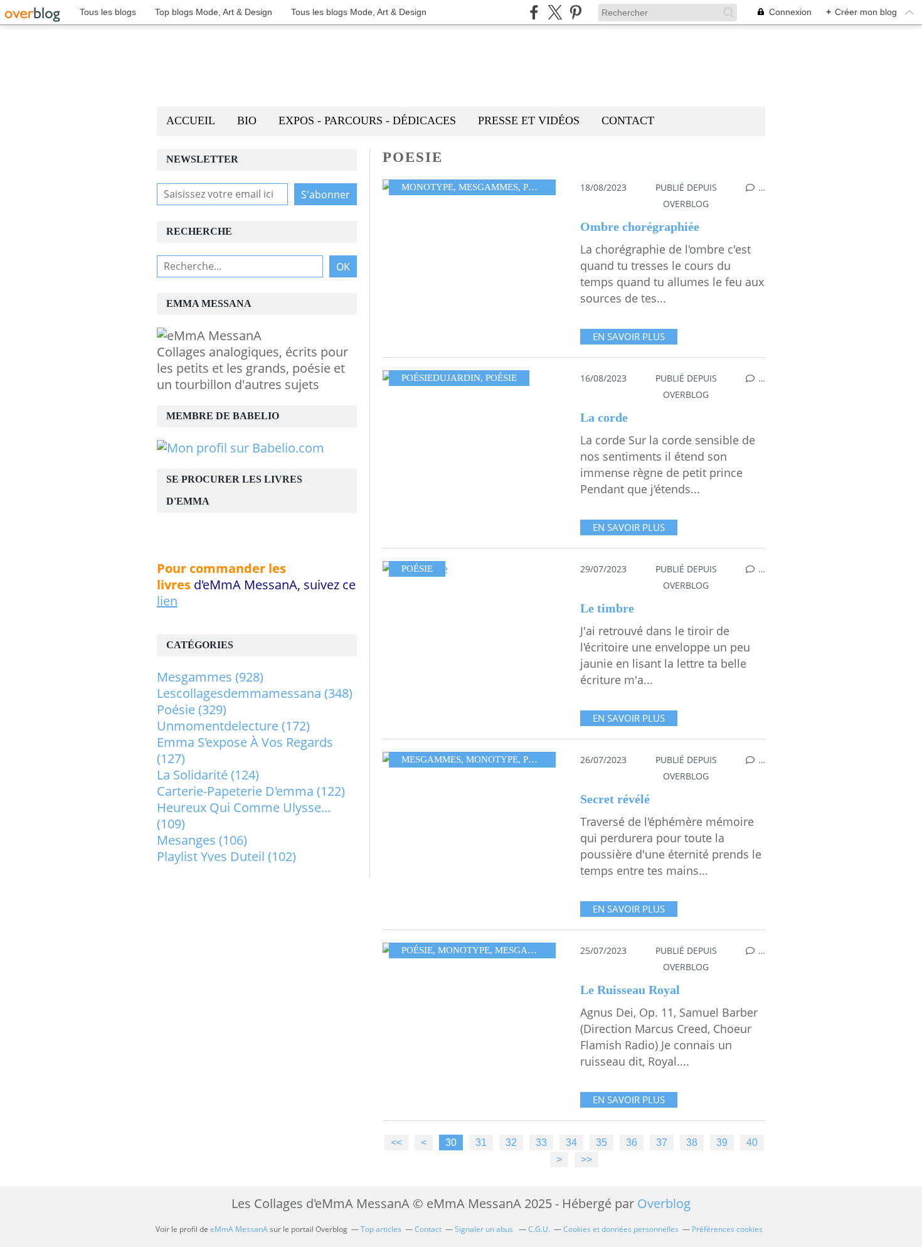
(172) (233, 725)
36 (631, 1142)
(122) (251, 791)
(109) (244, 815)
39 (722, 1142)
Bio (247, 120)
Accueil (190, 120)
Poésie (538, 187)
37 (661, 1142)
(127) (245, 750)
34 (571, 1142)
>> (586, 1159)
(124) (208, 774)
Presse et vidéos (529, 120)
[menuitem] (191, 121)
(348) (254, 693)
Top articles (381, 1229)
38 (691, 1142)
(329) (191, 709)
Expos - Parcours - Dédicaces (367, 120)
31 (481, 1142)
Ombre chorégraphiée (639, 226)
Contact (627, 120)
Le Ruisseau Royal (630, 990)
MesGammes (488, 187)
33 (541, 1142)
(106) (202, 840)
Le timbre (607, 608)
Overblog (664, 1203)
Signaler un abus (485, 1229)
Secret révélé (615, 799)
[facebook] (534, 12)
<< (396, 1142)
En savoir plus (629, 336)
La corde (604, 417)
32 (511, 1142)
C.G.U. (539, 1229)
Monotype (427, 187)
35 (601, 1142)
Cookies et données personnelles (621, 1229)
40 (752, 1142)
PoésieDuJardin (440, 378)
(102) (226, 856)
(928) (210, 676)
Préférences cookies (727, 1229)
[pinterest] (575, 12)
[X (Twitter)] (555, 12)
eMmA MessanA (239, 1229)
